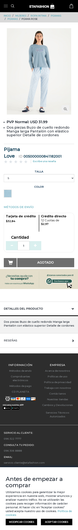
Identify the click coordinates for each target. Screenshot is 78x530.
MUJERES (20, 15)
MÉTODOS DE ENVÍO (19, 207)
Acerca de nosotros (57, 370)
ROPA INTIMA (39, 15)
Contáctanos (57, 393)
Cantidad (20, 237)
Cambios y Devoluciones (57, 404)
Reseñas (10, 340)
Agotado (45, 262)
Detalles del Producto (23, 308)
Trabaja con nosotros (57, 387)
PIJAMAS (56, 15)
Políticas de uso (57, 376)
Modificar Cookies (21, 521)
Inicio (7, 15)
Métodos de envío (20, 370)
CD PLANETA (20, 391)
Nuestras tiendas (57, 399)
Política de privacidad (57, 382)
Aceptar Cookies (56, 521)
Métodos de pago (20, 385)
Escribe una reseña (44, 161)
